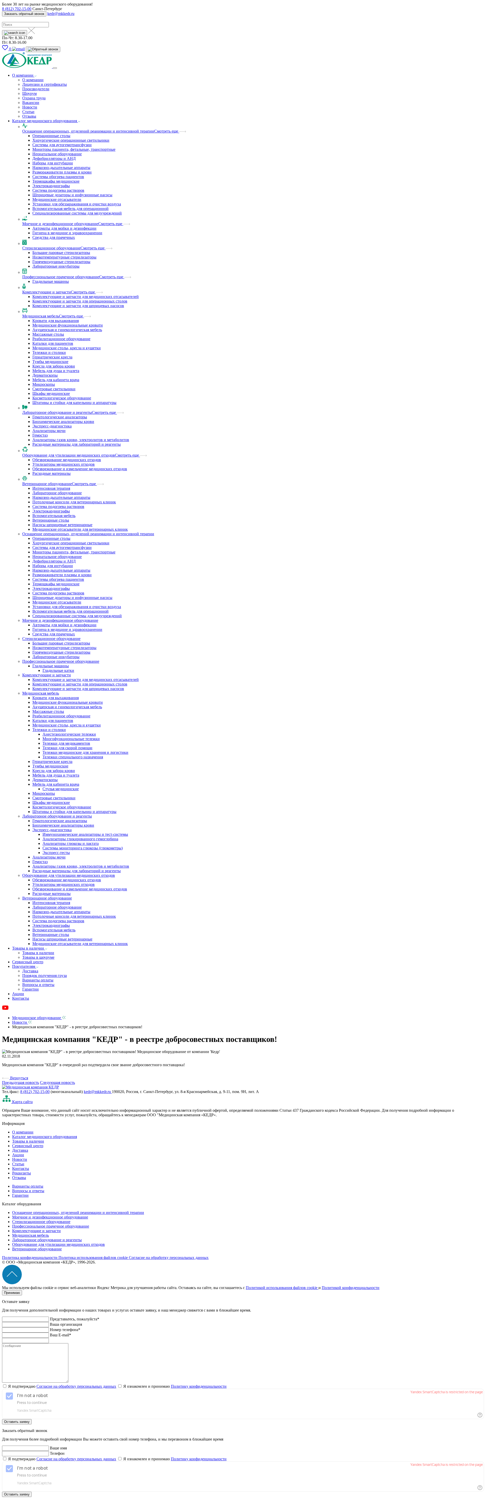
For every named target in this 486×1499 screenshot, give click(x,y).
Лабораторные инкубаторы (55, 266)
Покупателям (24, 966)
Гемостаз (40, 435)
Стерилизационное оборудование (51, 248)
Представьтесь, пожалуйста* (74, 1319)
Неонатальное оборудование (57, 154)
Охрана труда (34, 98)
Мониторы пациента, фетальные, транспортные (73, 149)
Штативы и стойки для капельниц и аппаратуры (74, 402)
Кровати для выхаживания (55, 320)
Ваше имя (58, 1448)
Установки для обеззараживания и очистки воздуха (76, 204)
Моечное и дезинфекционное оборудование (60, 224)
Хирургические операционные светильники (70, 140)
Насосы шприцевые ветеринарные (62, 525)
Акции (18, 994)
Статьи (28, 112)
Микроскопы (43, 384)
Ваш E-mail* (60, 1335)
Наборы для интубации (52, 163)
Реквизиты (21, 1173)
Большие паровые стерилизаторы (61, 252)
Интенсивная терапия (51, 488)
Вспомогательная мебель (53, 515)
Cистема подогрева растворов (58, 190)
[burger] (55, 68)
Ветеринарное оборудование (47, 484)
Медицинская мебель (40, 316)
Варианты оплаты (37, 980)
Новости (29, 107)
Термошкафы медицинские (55, 181)
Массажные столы (48, 334)
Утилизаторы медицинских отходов (63, 464)
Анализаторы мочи (49, 431)
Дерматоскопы (45, 375)
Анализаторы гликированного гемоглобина (80, 839)
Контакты (20, 998)
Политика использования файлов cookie (93, 1257)
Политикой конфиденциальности (350, 1288)
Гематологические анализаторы (59, 417)
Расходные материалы (51, 473)
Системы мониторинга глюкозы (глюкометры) (83, 848)
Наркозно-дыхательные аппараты (61, 167)
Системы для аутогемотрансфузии (62, 145)
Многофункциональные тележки (71, 739)
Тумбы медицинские (50, 361)
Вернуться (18, 1078)
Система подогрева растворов (58, 506)
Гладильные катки (58, 670)
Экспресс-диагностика (52, 426)
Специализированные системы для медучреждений (77, 213)
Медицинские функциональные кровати (67, 325)
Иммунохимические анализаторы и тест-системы (85, 834)
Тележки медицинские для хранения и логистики (85, 752)
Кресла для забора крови (53, 366)
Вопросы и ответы (38, 984)
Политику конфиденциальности (199, 1386)
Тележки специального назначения (73, 757)
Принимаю (12, 1293)
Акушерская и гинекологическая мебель (67, 330)
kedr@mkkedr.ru (60, 13)
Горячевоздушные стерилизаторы (61, 262)
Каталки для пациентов (52, 343)
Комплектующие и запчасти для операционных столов (79, 301)
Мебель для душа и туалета (55, 371)
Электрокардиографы (51, 186)
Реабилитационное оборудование (61, 339)
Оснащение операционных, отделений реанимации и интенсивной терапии (88, 131)
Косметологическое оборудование (61, 398)
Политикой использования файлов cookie (282, 1288)
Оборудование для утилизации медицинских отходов (68, 455)
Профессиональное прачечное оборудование (60, 277)
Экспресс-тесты (56, 852)
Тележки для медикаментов (66, 743)
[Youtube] (5, 1009)
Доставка (30, 971)
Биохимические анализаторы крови (63, 421)
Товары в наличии (28, 948)
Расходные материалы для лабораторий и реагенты (76, 444)
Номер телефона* (65, 1329)
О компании (23, 75)
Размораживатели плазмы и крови (62, 172)
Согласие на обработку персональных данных (169, 1257)
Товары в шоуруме (38, 957)
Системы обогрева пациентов (58, 177)
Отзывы (29, 116)
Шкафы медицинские (51, 393)
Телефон (57, 1453)
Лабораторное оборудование (57, 493)
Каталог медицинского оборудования (45, 121)
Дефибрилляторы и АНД (54, 158)
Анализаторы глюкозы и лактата (71, 843)
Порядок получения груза (44, 975)
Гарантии (30, 989)
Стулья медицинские (61, 789)
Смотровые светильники (53, 389)
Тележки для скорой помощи (67, 748)
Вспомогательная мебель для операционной (70, 208)
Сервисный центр (27, 962)
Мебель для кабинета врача (55, 380)
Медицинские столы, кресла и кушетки (66, 348)
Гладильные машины (50, 281)
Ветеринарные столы (50, 520)
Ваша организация (66, 1324)
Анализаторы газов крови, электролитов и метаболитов (80, 440)
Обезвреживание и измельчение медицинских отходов (79, 469)
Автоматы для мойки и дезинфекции (64, 228)
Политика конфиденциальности (30, 1257)
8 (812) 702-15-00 (16, 9)
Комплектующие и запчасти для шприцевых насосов (78, 306)
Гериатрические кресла (52, 357)
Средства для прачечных (53, 237)
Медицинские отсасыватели (56, 199)
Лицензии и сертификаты (44, 84)
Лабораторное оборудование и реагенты (57, 412)
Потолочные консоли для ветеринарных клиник (74, 502)
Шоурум (29, 93)
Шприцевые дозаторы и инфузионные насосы (72, 195)
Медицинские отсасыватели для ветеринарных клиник (80, 529)
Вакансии (30, 102)
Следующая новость (57, 1082)
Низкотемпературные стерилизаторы (64, 257)
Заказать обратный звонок (24, 14)
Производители (35, 89)
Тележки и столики (49, 352)
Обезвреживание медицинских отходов (66, 460)
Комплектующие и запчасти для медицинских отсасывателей (85, 296)
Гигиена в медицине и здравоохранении (67, 233)
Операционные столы (51, 136)
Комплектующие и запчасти (46, 292)
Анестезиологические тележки (69, 734)
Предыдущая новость (20, 1082)
